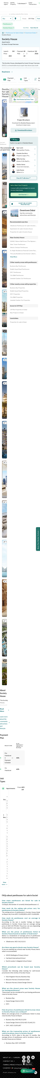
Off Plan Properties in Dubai (18, 309)
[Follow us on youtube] (28, 1061)
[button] (7, 18)
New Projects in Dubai (16, 313)
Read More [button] (2, 710)
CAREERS (16, 1057)
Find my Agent (6, 3)
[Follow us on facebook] (24, 1057)
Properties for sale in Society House (21, 232)
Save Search (34, 27)
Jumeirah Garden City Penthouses (20, 278)
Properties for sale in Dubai (18, 322)
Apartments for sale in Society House (21, 229)
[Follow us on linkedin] (33, 1057)
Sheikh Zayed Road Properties (19, 291)
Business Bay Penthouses (18, 266)
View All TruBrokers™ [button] (23, 178)
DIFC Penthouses (15, 272)
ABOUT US (7, 1057)
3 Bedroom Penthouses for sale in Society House (23, 225)
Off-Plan (31, 18)
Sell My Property (13, 3)
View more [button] (4, 883)
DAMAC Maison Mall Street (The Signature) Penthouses (23, 241)
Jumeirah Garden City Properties (20, 300)
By (10, 44)
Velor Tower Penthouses (17, 244)
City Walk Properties (16, 297)
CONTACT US (8, 1061)
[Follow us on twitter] (28, 1057)
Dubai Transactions (33, 3)
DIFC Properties (15, 294)
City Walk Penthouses (17, 275)
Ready (24, 18)
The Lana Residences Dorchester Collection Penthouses (23, 253)
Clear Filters (26, 27)
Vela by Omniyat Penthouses (19, 247)
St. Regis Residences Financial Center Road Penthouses (23, 250)
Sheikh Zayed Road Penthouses (19, 269)
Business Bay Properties (17, 288)
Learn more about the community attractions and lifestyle (3, 722)
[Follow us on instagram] (24, 1061)
